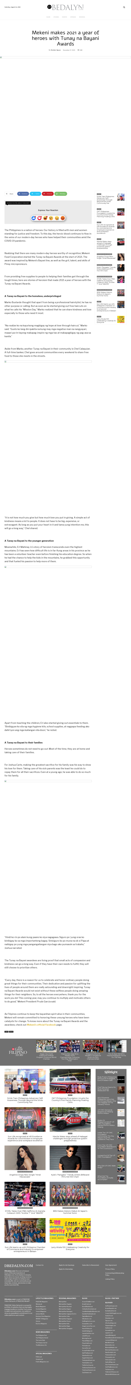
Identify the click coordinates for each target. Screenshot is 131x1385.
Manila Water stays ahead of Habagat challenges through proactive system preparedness (104, 245)
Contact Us (39, 1265)
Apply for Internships (66, 1269)
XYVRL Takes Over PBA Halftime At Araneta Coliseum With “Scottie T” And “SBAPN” (106, 281)
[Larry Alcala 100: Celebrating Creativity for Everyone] (120, 319)
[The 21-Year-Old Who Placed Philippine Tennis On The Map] (116, 1046)
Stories (11, 1031)
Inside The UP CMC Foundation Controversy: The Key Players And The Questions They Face (106, 1136)
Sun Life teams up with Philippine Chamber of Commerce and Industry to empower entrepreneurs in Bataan (106, 307)
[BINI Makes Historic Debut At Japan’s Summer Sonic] (120, 292)
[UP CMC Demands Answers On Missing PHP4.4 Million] (121, 1112)
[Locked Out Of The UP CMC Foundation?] (121, 1158)
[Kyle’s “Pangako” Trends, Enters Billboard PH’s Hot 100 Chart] (120, 267)
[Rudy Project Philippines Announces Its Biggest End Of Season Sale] (121, 1079)
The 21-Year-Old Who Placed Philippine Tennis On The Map (116, 1055)
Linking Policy (110, 1279)
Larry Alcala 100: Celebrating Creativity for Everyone (106, 320)
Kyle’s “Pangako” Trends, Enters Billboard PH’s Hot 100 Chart (106, 269)
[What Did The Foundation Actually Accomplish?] (121, 1178)
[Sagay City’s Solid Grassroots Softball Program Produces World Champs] (46, 1046)
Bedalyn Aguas (56, 50)
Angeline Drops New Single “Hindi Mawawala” (106, 257)
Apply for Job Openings (66, 1265)
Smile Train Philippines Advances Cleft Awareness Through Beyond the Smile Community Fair (105, 200)
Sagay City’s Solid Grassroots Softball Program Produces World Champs (46, 1056)
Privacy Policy (110, 1269)
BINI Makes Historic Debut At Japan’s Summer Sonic (104, 294)
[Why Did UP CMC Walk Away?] (121, 1168)
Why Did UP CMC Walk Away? (107, 1166)
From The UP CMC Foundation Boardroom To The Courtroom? (107, 1146)
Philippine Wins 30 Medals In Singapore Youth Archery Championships (93, 1056)
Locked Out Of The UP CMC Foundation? (106, 1156)
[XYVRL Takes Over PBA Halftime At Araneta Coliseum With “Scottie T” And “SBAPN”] (120, 279)
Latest (6, 1031)
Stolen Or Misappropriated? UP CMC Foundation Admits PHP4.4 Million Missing (106, 1123)
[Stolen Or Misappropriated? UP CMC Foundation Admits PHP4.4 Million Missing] (121, 1123)
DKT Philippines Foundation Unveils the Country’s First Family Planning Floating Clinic (106, 213)
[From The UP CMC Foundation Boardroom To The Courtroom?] (121, 1147)
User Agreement (111, 1265)
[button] (124, 7)
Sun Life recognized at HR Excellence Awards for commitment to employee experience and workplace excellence (105, 229)
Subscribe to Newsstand (90, 1265)
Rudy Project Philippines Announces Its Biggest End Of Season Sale (107, 1078)
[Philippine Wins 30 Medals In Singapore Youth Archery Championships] (93, 1046)
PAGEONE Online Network (104, 254)
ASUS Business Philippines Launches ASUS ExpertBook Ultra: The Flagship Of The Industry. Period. (107, 1101)
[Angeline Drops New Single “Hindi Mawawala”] (120, 257)
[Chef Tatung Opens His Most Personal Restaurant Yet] (121, 1089)
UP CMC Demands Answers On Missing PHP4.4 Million (105, 1111)
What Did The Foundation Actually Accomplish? (105, 1177)
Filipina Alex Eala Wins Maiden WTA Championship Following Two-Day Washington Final (69, 1057)
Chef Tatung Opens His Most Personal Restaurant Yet (107, 1089)
